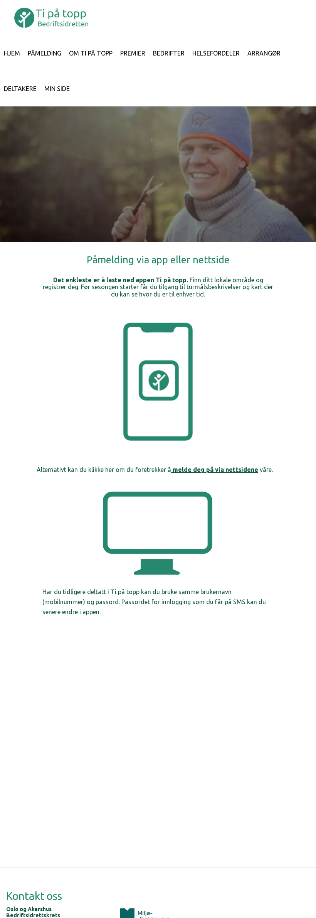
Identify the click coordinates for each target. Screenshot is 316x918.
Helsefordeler (216, 53)
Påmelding (44, 53)
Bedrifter (169, 53)
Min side (57, 88)
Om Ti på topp (91, 53)
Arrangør (264, 53)
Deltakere (20, 88)
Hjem (12, 53)
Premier (132, 53)
